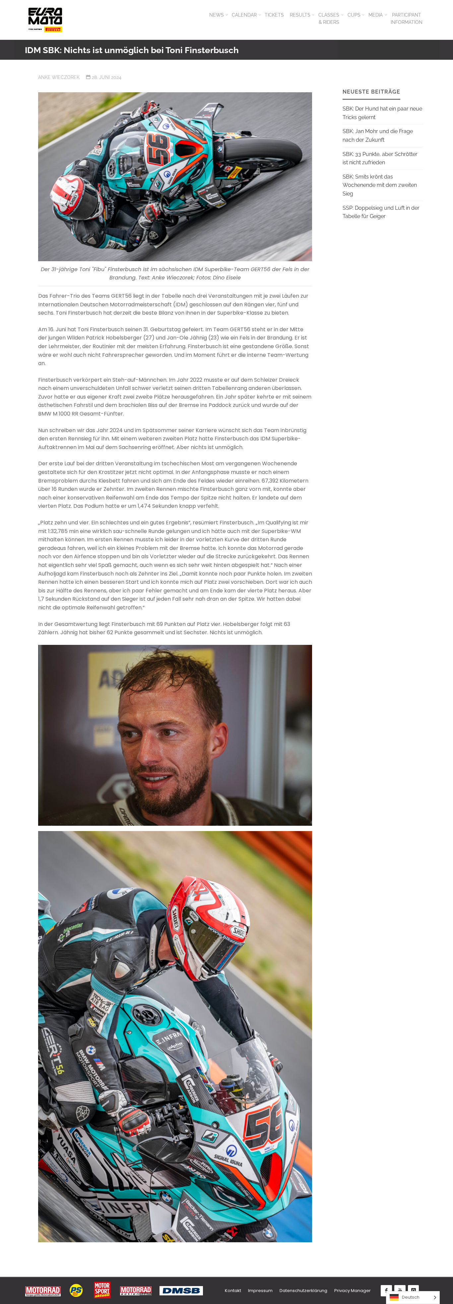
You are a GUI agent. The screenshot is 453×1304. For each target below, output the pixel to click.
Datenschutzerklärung (303, 1290)
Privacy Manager (352, 1290)
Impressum (260, 1290)
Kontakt (233, 1290)
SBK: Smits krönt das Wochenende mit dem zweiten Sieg (380, 185)
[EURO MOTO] (45, 20)
